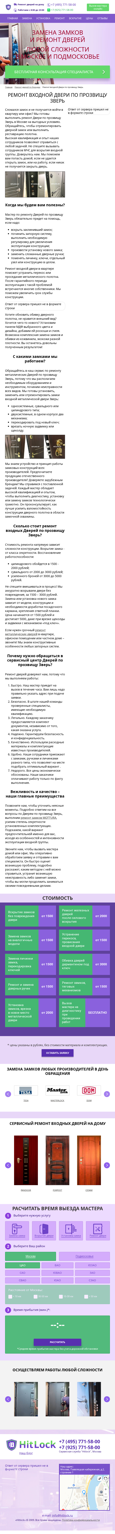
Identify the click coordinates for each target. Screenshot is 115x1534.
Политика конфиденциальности (81, 1520)
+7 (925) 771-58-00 (62, 10)
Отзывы (102, 18)
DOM (89, 1100)
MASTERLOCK (57, 1100)
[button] (8, 1094)
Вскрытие (75, 18)
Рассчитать (57, 1342)
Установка (43, 18)
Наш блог (26, 1453)
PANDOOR (26, 1190)
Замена (27, 18)
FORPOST (57, 1190)
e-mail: (57, 1515)
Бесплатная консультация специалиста (53, 71)
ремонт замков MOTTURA (38, 818)
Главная (12, 18)
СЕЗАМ (89, 1190)
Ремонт (60, 18)
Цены (89, 18)
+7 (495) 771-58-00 (63, 4)
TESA (26, 1100)
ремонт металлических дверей (25, 632)
